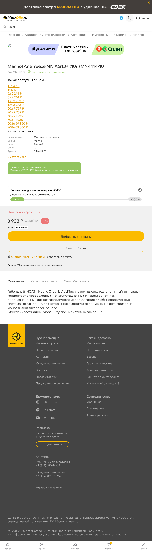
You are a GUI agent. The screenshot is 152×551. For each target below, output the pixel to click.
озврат (92, 356)
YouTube (49, 418)
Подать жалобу (46, 377)
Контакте (50, 402)
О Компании (95, 408)
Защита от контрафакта (103, 377)
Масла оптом (96, 343)
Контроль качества (100, 370)
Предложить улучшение (52, 383)
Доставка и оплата (99, 350)
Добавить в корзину (76, 237)
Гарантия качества (99, 363)
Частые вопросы (47, 343)
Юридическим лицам (50, 363)
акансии (42, 370)
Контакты (42, 356)
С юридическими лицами (28, 257)
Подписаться (52, 444)
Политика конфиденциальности (80, 531)
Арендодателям (97, 415)
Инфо (145, 18)
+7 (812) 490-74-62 (31, 170)
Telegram (49, 410)
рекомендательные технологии (104, 534)
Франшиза (94, 402)
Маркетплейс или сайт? (103, 383)
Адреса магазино (49, 487)
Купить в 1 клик (76, 248)
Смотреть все (17, 156)
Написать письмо (48, 350)
